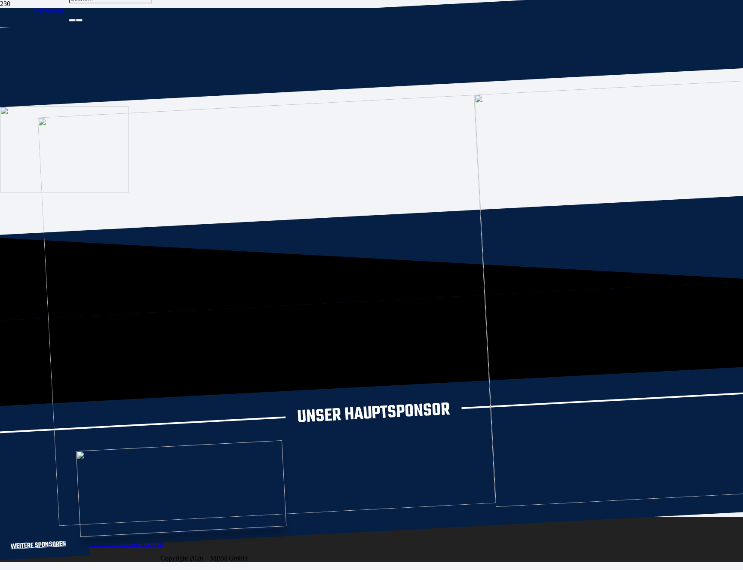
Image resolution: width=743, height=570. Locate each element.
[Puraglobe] (183, 529)
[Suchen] (72, 20)
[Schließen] (79, 20)
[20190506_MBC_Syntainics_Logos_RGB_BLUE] (277, 512)
